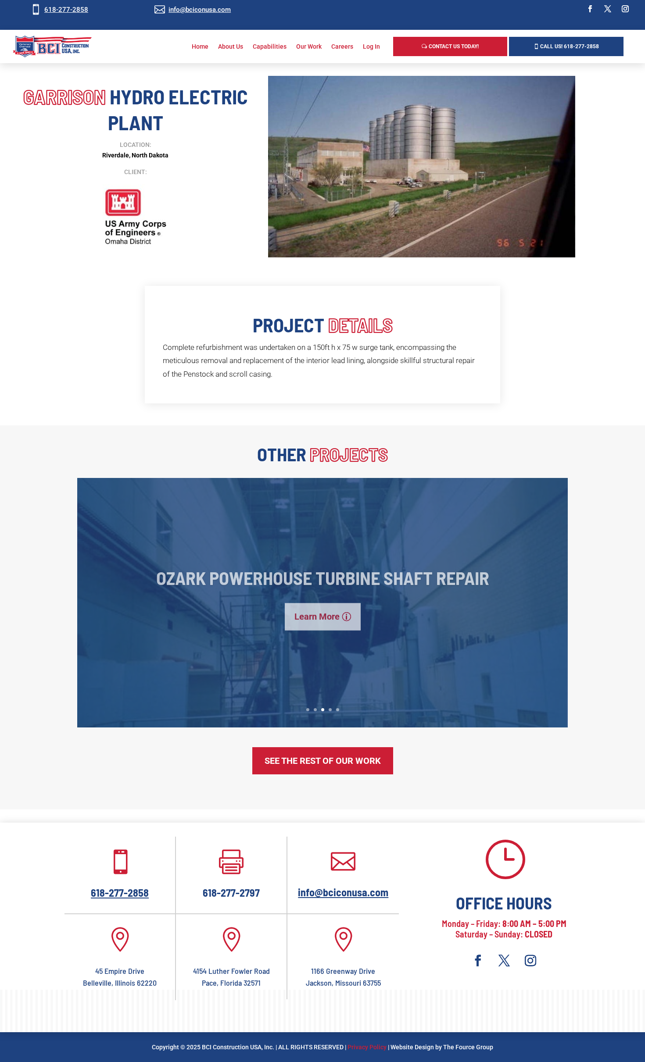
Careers (342, 46)
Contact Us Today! (454, 46)
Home (200, 46)
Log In (371, 46)
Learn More (317, 610)
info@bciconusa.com (199, 10)
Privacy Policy (367, 1047)
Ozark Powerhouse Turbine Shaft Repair (322, 571)
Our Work (309, 46)
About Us (230, 46)
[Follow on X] (608, 9)
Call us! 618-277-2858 (569, 46)
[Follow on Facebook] (590, 9)
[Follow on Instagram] (625, 9)
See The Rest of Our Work (323, 761)
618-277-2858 (66, 10)
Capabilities (270, 46)
